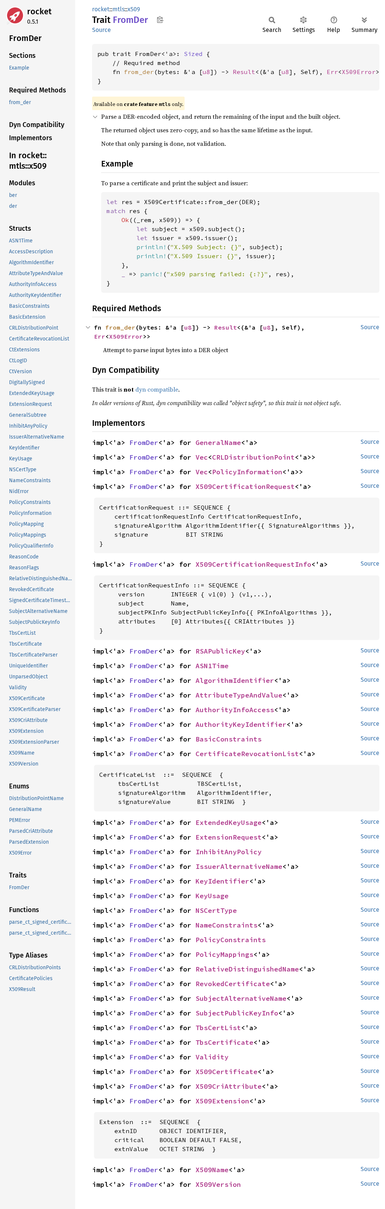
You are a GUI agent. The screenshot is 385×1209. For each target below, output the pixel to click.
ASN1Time (212, 665)
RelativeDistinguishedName (247, 969)
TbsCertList (218, 1027)
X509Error (359, 72)
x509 (133, 9)
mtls (118, 9)
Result (244, 72)
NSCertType (216, 910)
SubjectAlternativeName (241, 998)
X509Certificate (227, 1071)
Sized (193, 53)
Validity (212, 1057)
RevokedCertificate (233, 983)
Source (101, 29)
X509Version (218, 1184)
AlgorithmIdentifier (235, 680)
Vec (202, 457)
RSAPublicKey (220, 651)
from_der (139, 72)
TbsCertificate (224, 1042)
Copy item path (160, 19)
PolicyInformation (247, 472)
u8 (206, 72)
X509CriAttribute (229, 1086)
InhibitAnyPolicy (229, 851)
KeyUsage (212, 895)
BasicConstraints (229, 739)
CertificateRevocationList (247, 753)
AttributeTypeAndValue (239, 695)
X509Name (212, 1169)
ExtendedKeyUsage (229, 822)
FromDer (143, 442)
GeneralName (218, 442)
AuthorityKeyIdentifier (241, 724)
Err (332, 72)
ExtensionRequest (229, 837)
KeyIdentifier (222, 881)
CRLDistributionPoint (253, 457)
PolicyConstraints (231, 939)
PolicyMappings (224, 954)
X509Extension (222, 1101)
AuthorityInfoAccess (235, 709)
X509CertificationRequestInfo (253, 564)
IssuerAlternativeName (239, 866)
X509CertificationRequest (245, 486)
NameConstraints (227, 925)
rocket (39, 11)
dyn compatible (156, 389)
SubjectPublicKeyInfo (237, 1013)
